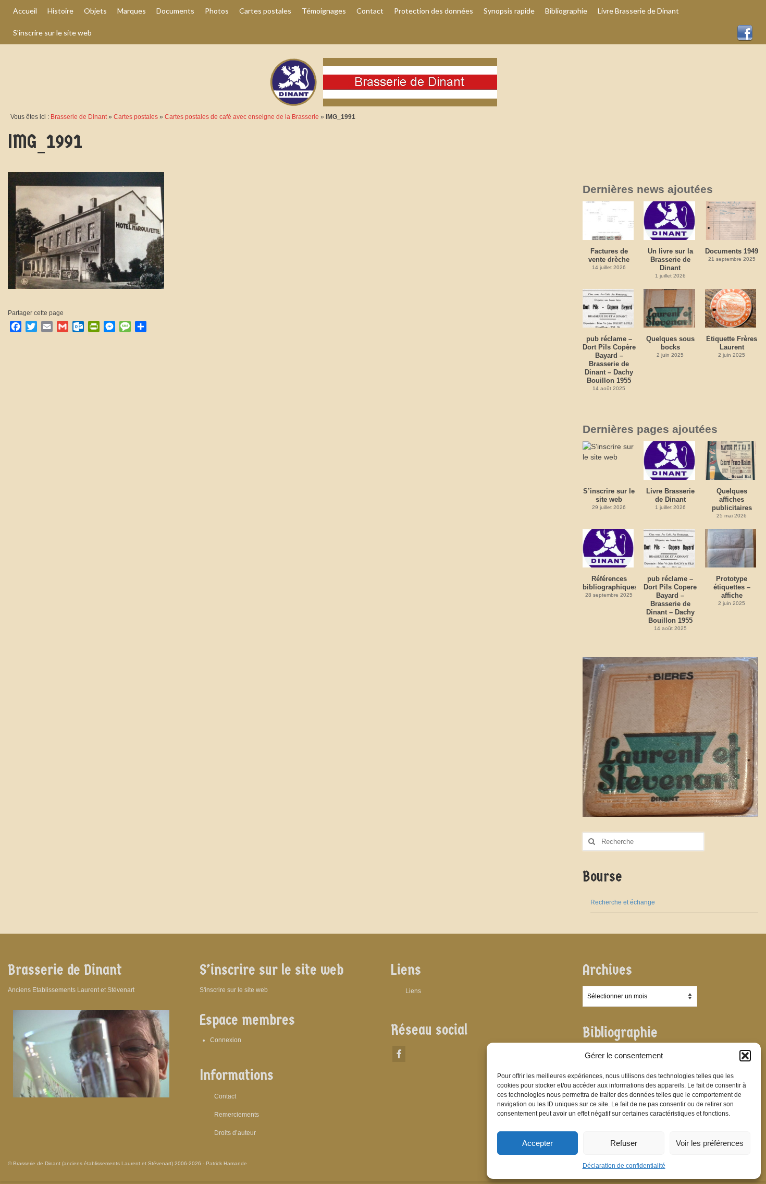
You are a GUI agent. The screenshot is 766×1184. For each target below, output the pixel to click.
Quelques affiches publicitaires (732, 499)
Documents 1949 (731, 251)
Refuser (623, 1143)
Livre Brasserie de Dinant (670, 495)
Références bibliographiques (609, 583)
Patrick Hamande (226, 1163)
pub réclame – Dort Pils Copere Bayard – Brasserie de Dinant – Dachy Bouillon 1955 (670, 599)
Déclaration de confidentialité (624, 1165)
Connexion (225, 1040)
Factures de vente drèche (608, 255)
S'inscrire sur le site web (234, 990)
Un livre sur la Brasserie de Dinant (670, 259)
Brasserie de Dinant (79, 116)
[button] (745, 1055)
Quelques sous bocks (670, 343)
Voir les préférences (710, 1143)
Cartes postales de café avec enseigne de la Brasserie (242, 116)
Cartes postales (136, 116)
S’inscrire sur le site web (609, 495)
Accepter (537, 1143)
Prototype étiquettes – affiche (731, 587)
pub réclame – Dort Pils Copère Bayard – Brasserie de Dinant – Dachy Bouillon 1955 (609, 359)
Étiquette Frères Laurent (731, 343)
